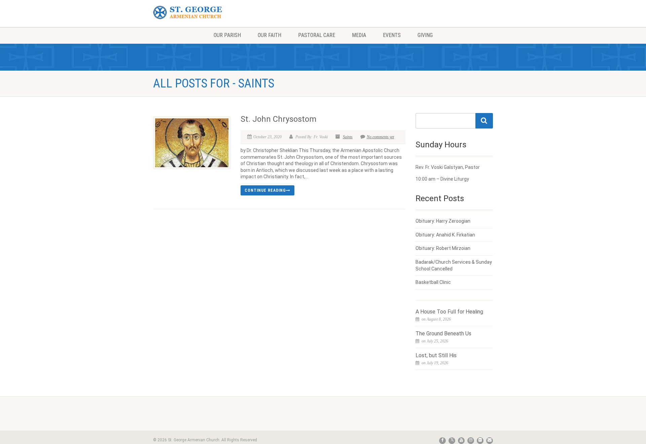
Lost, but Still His (436, 355)
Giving (425, 35)
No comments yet (380, 137)
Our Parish (227, 35)
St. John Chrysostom (278, 119)
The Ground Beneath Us (443, 333)
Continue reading (265, 190)
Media (359, 35)
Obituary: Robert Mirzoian (443, 248)
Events (392, 35)
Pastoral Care (316, 35)
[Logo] (206, 12)
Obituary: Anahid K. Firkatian (445, 234)
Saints (348, 137)
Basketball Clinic (433, 282)
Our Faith (269, 35)
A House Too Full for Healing (449, 311)
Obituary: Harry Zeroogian (443, 221)
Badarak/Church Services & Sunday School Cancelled (454, 265)
